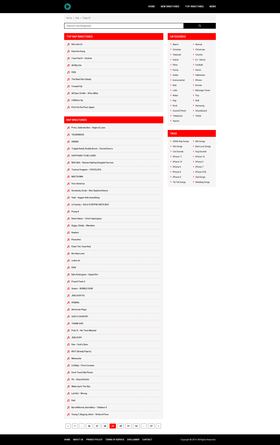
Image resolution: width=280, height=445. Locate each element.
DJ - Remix (200, 60)
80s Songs (200, 141)
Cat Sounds (178, 151)
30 (120, 426)
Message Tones (202, 90)
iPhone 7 (199, 167)
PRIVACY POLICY (94, 439)
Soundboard (201, 111)
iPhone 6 (177, 167)
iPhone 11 (177, 156)
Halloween (200, 75)
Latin (175, 90)
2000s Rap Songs (181, 141)
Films (175, 65)
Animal (198, 44)
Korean (198, 85)
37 (151, 426)
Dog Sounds (200, 151)
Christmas (200, 49)
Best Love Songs (203, 146)
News (212, 6)
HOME (67, 439)
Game (198, 70)
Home (151, 6)
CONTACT (147, 439)
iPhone (198, 80)
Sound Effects (179, 111)
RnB (197, 100)
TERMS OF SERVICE (114, 439)
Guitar (175, 75)
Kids (175, 85)
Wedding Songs (202, 182)
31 (128, 426)
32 (136, 426)
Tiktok (198, 116)
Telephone (178, 116)
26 (89, 426)
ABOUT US (78, 439)
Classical (177, 54)
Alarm (175, 44)
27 (97, 426)
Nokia (175, 95)
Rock (175, 105)
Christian (177, 49)
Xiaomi (176, 121)
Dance (176, 60)
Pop (197, 95)
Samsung (199, 105)
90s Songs (177, 146)
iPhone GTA (200, 172)
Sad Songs (200, 177)
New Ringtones (170, 6)
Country (199, 54)
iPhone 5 (199, 162)
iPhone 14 (177, 162)
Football (199, 65)
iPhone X (177, 177)
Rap (77, 18)
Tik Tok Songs (179, 182)
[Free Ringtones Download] (67, 6)
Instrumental (179, 80)
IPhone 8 (177, 172)
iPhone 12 (200, 156)
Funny (175, 70)
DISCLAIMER (133, 439)
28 (105, 426)
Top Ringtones (194, 6)
